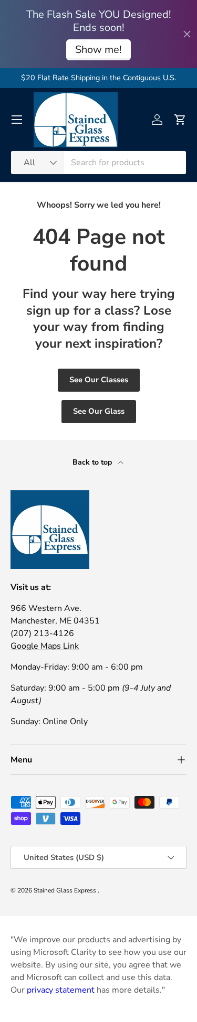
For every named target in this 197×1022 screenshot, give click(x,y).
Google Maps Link (45, 646)
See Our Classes (98, 379)
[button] (180, 119)
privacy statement (61, 990)
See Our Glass (99, 411)
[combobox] (98, 162)
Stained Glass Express (66, 890)
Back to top (93, 462)
